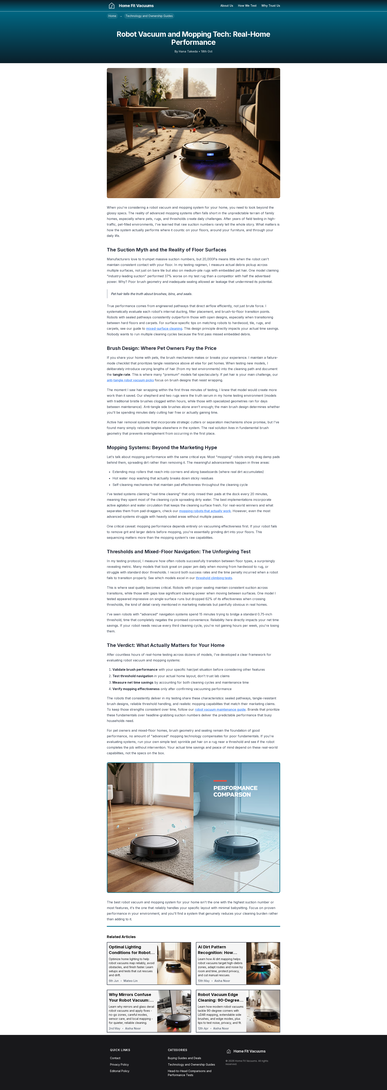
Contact (115, 1058)
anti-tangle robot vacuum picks (130, 380)
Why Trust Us (270, 5)
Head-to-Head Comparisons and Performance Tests (189, 1073)
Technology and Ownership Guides (149, 16)
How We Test (247, 5)
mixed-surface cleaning (164, 328)
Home (112, 16)
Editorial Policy (119, 1071)
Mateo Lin (131, 980)
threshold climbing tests (214, 578)
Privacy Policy (119, 1064)
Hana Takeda (188, 51)
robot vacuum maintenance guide (220, 709)
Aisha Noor (222, 980)
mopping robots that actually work (205, 511)
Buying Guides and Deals (184, 1058)
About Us (227, 5)
